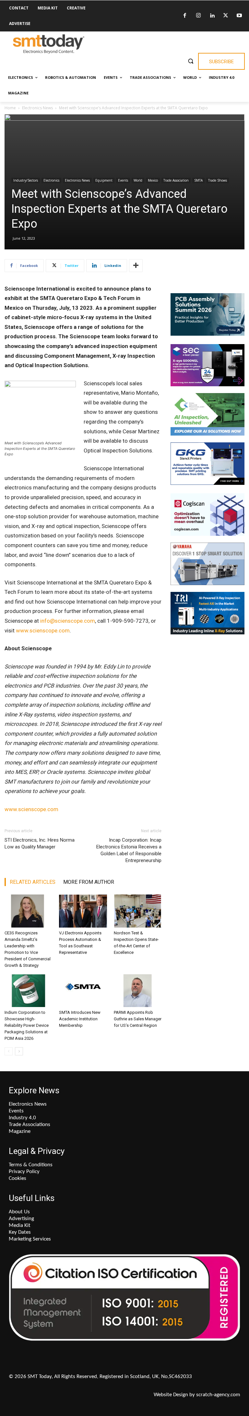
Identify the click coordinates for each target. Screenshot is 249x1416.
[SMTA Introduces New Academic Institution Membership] (83, 990)
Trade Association (176, 180)
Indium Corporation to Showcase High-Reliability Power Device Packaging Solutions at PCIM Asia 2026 (27, 1025)
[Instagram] (198, 16)
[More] (136, 265)
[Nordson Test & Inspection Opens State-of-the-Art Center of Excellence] (137, 910)
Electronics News (37, 108)
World (138, 180)
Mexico (153, 180)
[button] (190, 60)
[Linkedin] (212, 16)
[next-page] (19, 1051)
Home (10, 108)
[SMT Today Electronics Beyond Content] (48, 44)
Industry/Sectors (25, 180)
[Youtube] (239, 16)
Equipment (104, 180)
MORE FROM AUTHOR (88, 882)
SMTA (198, 180)
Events (123, 180)
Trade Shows (217, 180)
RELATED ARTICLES (32, 882)
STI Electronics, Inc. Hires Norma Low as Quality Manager (40, 843)
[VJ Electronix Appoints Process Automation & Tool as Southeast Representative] (83, 910)
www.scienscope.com (43, 630)
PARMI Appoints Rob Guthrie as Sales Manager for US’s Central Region (137, 1019)
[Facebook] (185, 16)
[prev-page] (9, 1051)
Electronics (51, 180)
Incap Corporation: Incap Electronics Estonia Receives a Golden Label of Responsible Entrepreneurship (128, 850)
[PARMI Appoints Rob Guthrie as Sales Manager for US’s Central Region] (137, 990)
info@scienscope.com (67, 621)
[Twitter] (225, 16)
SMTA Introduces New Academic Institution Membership (80, 1019)
